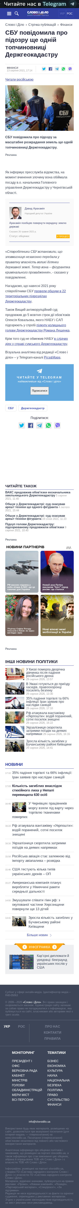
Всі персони (22, 1099)
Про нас (52, 1026)
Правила (52, 1038)
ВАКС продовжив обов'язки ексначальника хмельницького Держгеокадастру (37, 495)
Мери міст (20, 1095)
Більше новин (37, 935)
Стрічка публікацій (42, 24)
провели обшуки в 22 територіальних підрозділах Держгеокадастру (35, 296)
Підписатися (39, 390)
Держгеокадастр (33, 408)
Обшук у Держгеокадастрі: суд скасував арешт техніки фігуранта (35, 517)
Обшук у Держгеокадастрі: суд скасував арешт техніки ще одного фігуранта (37, 507)
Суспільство (58, 1099)
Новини (14, 764)
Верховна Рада (24, 1070)
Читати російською (19, 79)
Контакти (52, 1032)
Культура (55, 1070)
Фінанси (66, 24)
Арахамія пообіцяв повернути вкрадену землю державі (37, 224)
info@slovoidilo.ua (39, 1121)
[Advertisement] (39, 161)
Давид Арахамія (35, 208)
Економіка (56, 1066)
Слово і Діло (14, 24)
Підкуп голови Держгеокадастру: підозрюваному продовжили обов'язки (35, 527)
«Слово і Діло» (32, 1002)
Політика (55, 1090)
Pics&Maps (52, 357)
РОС (70, 13)
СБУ (11, 408)
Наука (52, 1075)
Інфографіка (39, 947)
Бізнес (53, 1061)
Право (52, 1095)
